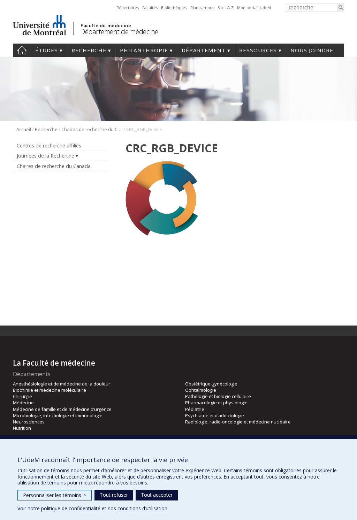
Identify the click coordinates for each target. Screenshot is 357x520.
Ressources (258, 50)
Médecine (23, 402)
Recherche (88, 50)
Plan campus (202, 7)
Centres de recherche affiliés (49, 145)
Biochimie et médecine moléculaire (49, 390)
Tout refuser (114, 494)
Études (46, 50)
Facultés (150, 7)
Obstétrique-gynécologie (211, 384)
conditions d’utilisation (142, 508)
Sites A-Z (226, 7)
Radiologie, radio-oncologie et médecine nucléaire (238, 422)
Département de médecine (119, 31)
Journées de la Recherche (45, 155)
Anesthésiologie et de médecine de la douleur (61, 384)
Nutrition (22, 428)
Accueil (21, 50)
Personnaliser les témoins (54, 495)
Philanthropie (144, 50)
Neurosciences (29, 422)
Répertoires (127, 7)
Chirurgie (22, 396)
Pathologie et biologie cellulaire (218, 396)
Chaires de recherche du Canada (91, 129)
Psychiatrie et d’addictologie (214, 415)
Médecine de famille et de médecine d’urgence (62, 409)
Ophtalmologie (200, 390)
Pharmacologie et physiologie (216, 402)
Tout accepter (157, 494)
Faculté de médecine (106, 25)
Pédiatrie (194, 409)
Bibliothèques (174, 7)
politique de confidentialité (70, 508)
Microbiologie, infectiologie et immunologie (57, 415)
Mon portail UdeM (254, 7)
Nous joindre (311, 50)
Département (204, 50)
